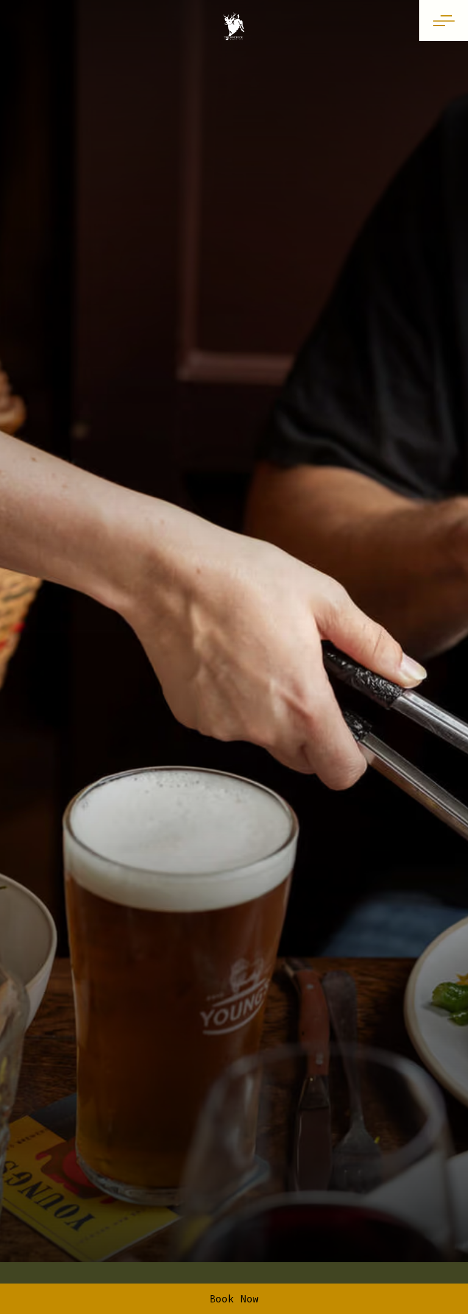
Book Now (234, 1298)
